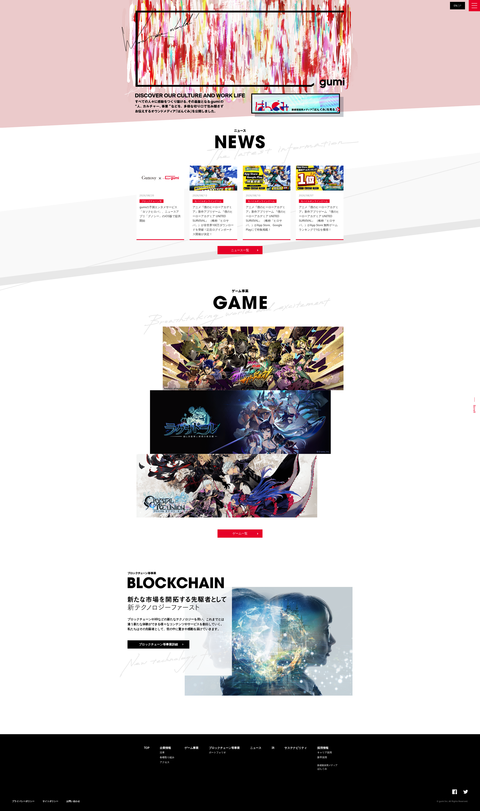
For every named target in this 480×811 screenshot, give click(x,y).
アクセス (165, 762)
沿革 (162, 752)
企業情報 (165, 748)
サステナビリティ (295, 748)
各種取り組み (167, 757)
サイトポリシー (50, 801)
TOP (146, 748)
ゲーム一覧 (240, 533)
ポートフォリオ (217, 752)
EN (456, 5)
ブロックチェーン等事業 (224, 748)
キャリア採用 (324, 752)
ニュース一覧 (240, 250)
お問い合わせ (73, 801)
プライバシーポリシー (23, 801)
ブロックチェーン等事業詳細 (158, 644)
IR (273, 748)
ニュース (255, 748)
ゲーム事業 (191, 748)
